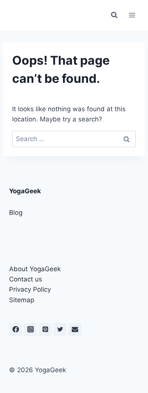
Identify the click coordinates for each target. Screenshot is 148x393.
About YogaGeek (35, 269)
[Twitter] (60, 329)
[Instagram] (30, 329)
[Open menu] (132, 15)
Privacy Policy (30, 289)
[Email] (74, 329)
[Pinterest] (45, 329)
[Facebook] (15, 329)
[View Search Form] (114, 15)
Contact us (25, 279)
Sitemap (21, 300)
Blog (15, 212)
